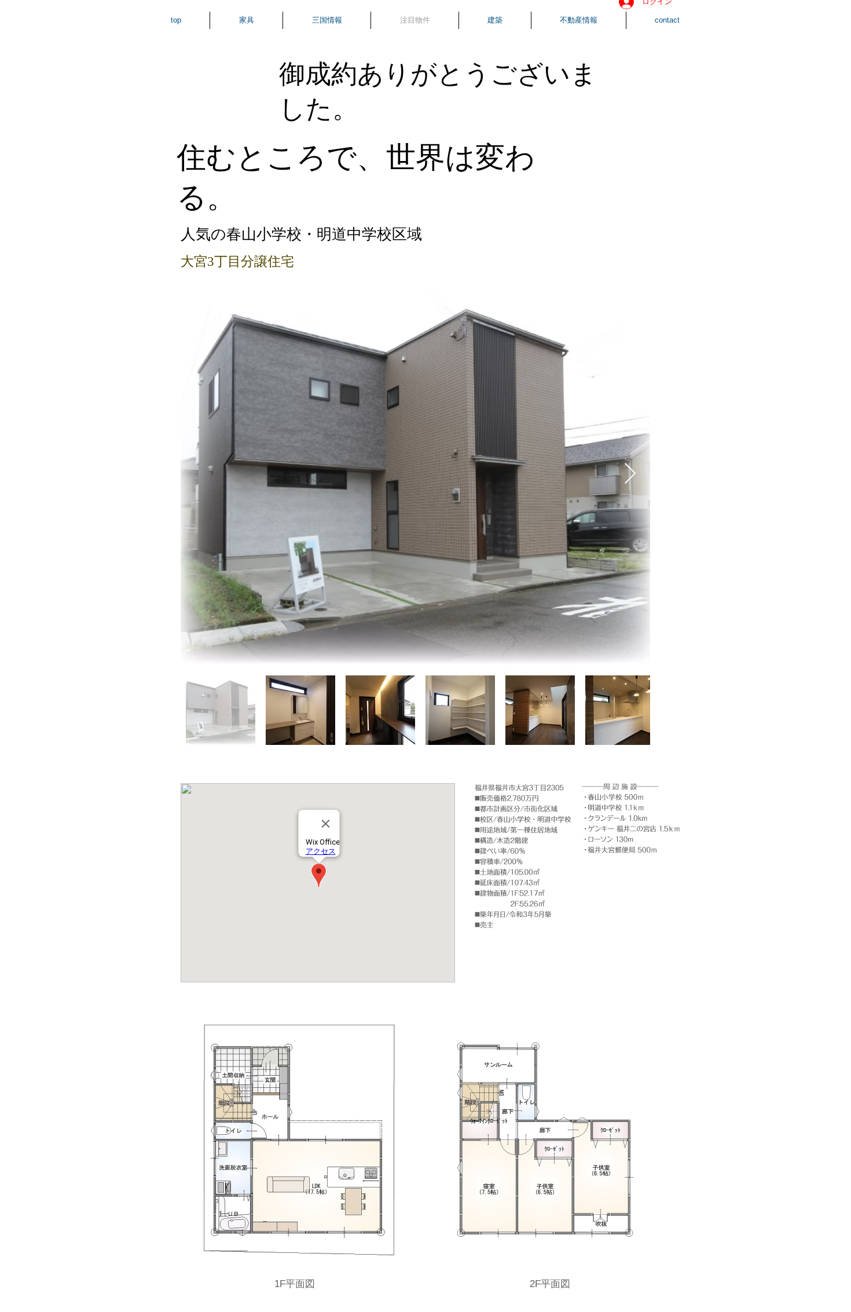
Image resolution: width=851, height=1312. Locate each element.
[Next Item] (630, 474)
